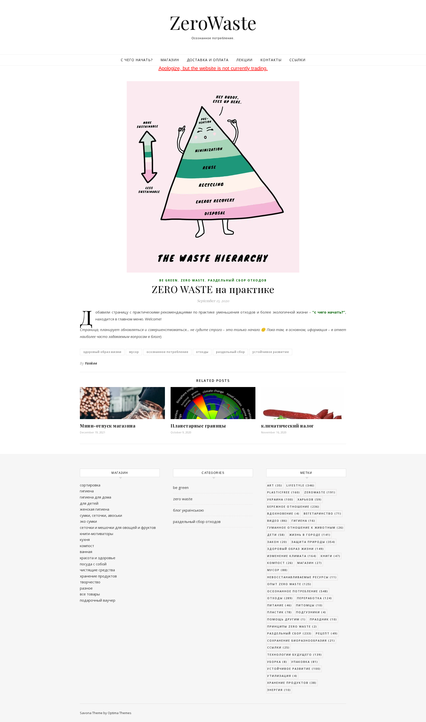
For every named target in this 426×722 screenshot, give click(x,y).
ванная (86, 551)
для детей (89, 503)
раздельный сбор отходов (237, 280)
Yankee (91, 363)
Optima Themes (119, 713)
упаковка (304, 662)
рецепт (327, 633)
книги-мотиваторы (96, 533)
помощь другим (286, 619)
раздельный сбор (230, 352)
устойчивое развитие (270, 352)
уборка (277, 662)
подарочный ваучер (97, 600)
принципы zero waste (292, 626)
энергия (279, 690)
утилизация (282, 676)
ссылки (278, 647)
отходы (202, 352)
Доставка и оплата (208, 59)
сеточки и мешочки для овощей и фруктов (118, 527)
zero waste (193, 280)
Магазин (169, 59)
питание (279, 605)
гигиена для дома (95, 497)
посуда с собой (93, 563)
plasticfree (283, 492)
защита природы (313, 542)
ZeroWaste (213, 22)
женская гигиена (94, 509)
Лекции (244, 59)
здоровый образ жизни (102, 352)
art (274, 485)
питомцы (309, 605)
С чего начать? (137, 59)
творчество (90, 581)
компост (87, 545)
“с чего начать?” (328, 312)
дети (276, 535)
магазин (309, 563)
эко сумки (88, 521)
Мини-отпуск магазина (107, 426)
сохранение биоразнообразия (301, 640)
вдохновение (283, 513)
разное (86, 588)
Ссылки (297, 59)
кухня (85, 539)
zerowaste (320, 492)
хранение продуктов (98, 576)
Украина (280, 499)
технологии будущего (294, 654)
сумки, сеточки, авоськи (101, 515)
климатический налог (287, 426)
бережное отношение (293, 506)
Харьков (310, 499)
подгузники (311, 612)
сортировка (90, 484)
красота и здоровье (97, 557)
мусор (134, 352)
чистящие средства (97, 569)
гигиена (87, 490)
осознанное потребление (167, 352)
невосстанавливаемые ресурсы (302, 577)
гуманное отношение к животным (305, 527)
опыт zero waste (289, 584)
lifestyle (300, 485)
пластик (279, 612)
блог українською (188, 510)
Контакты (271, 59)
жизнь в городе (310, 535)
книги (330, 556)
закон (277, 542)
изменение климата (292, 556)
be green (168, 280)
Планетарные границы (198, 426)
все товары (90, 594)
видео (277, 520)
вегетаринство (322, 513)
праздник (323, 619)
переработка (314, 598)
